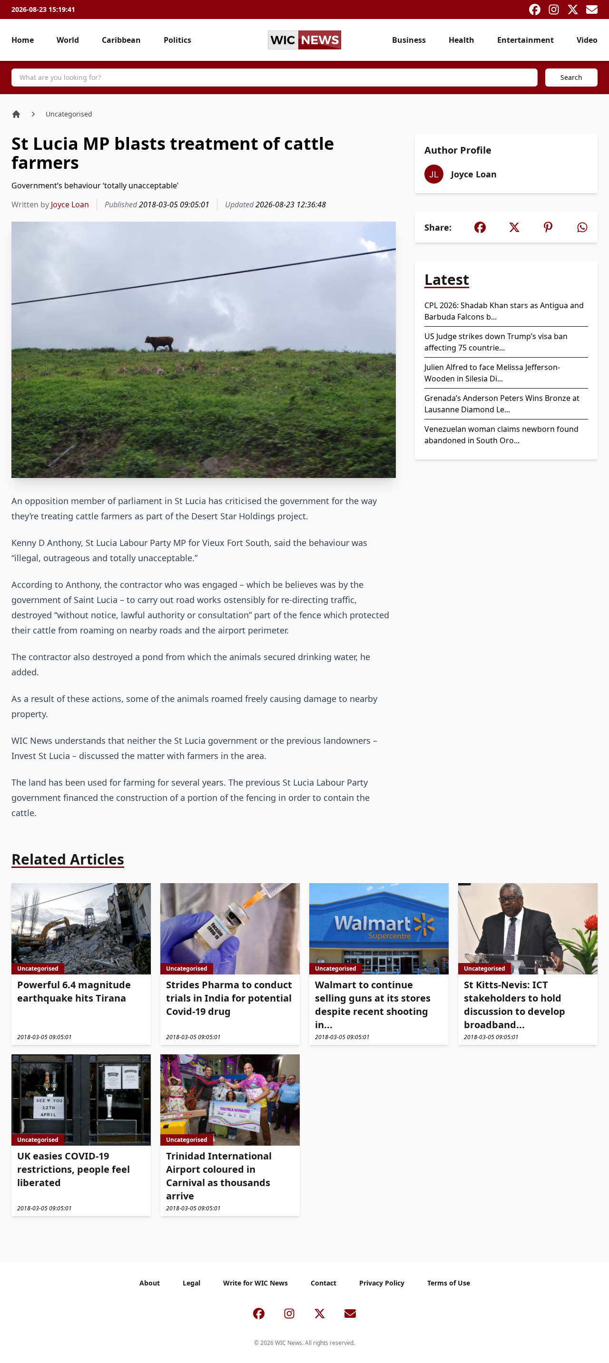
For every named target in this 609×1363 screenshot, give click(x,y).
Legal (191, 1282)
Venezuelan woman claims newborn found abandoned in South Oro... (501, 435)
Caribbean (121, 40)
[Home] (16, 114)
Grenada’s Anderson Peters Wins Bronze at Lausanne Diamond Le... (502, 404)
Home (22, 40)
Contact (323, 1282)
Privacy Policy (381, 1282)
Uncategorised (69, 113)
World (68, 40)
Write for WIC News (255, 1282)
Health (461, 40)
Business (409, 40)
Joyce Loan (70, 204)
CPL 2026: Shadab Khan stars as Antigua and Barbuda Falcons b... (504, 311)
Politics (177, 40)
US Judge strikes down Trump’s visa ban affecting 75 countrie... (496, 342)
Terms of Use (448, 1282)
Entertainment (525, 40)
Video (587, 40)
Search (571, 77)
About (149, 1282)
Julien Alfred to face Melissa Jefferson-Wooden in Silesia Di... (492, 373)
